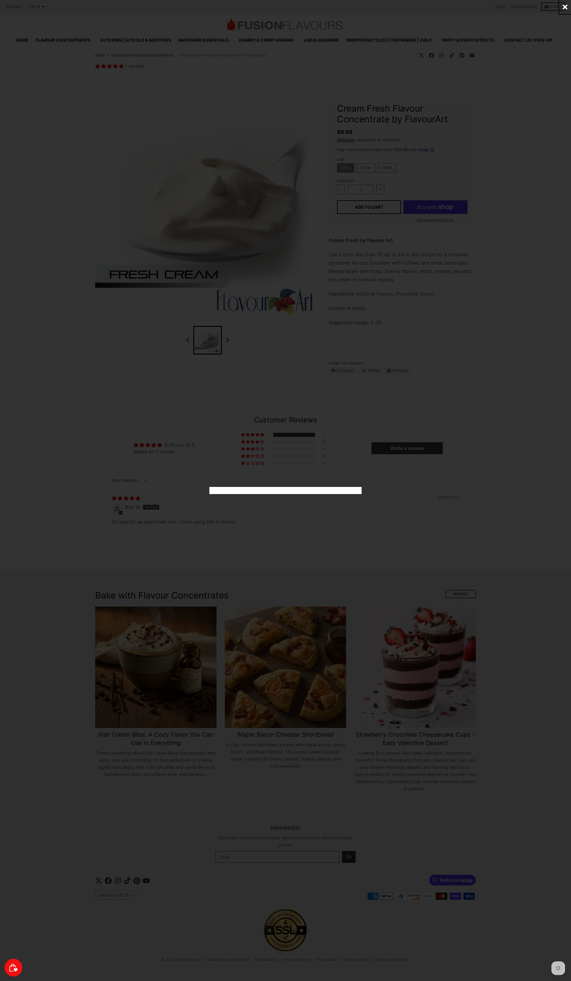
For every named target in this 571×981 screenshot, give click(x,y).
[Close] (565, 7)
